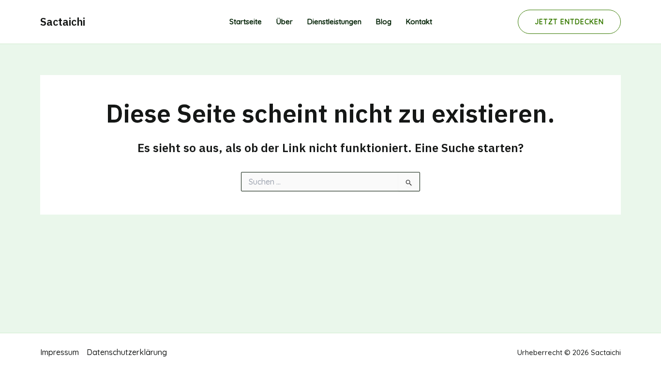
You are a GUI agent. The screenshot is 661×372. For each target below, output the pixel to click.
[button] (569, 22)
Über (284, 21)
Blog (383, 21)
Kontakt (419, 21)
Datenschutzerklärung (127, 352)
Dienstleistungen (334, 21)
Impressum (59, 352)
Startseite (245, 21)
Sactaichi (62, 22)
